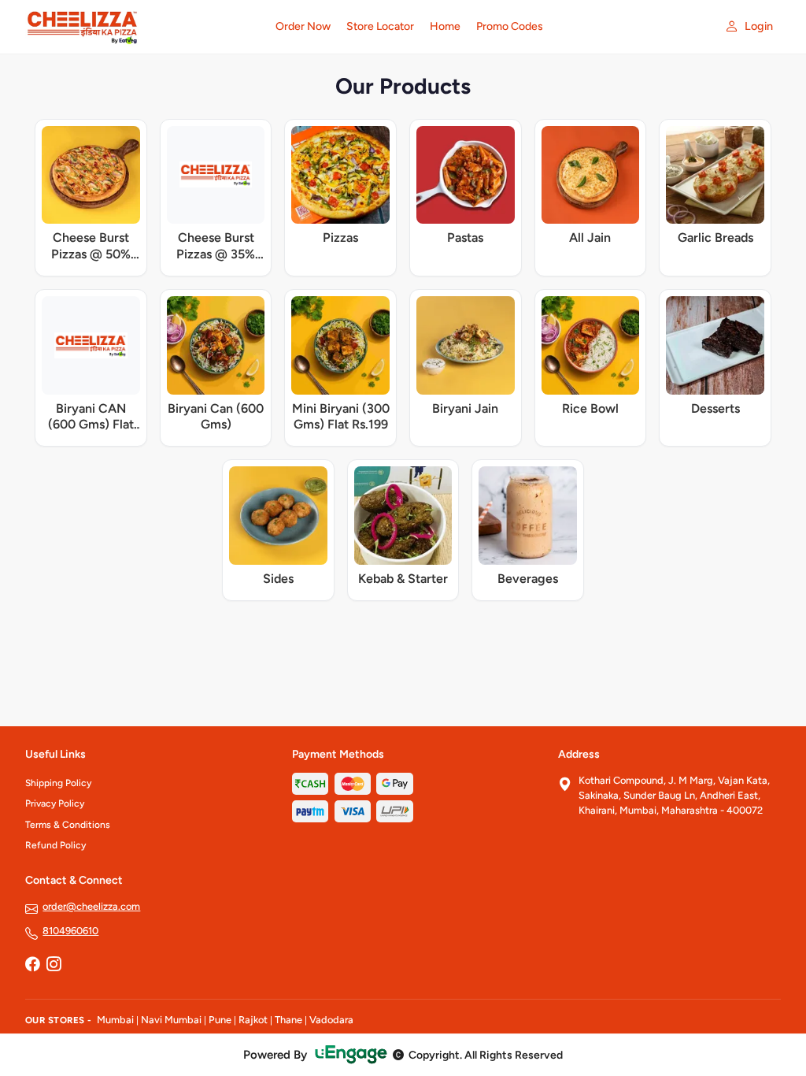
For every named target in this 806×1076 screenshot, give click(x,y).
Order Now (303, 26)
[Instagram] (53, 966)
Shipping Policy (58, 782)
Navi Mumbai (171, 1020)
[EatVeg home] (141, 26)
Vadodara (331, 1020)
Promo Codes (509, 26)
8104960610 (70, 931)
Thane (288, 1020)
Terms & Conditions (67, 824)
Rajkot (253, 1020)
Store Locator (380, 26)
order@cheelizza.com (91, 906)
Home (445, 26)
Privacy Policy (54, 803)
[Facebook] (32, 966)
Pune (220, 1020)
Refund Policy (55, 845)
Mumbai (115, 1020)
